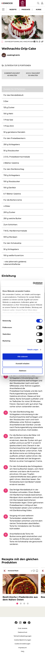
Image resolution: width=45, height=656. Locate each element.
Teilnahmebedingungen (22, 636)
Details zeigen (32, 350)
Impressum (22, 647)
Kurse (38, 9)
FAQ (22, 651)
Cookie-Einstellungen (22, 644)
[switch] (39, 327)
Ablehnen (22, 371)
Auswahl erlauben (22, 363)
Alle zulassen (22, 356)
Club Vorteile (22, 628)
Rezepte (13, 9)
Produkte (26, 9)
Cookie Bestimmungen (22, 640)
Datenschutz (22, 632)
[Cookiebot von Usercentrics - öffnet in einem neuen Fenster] (32, 283)
